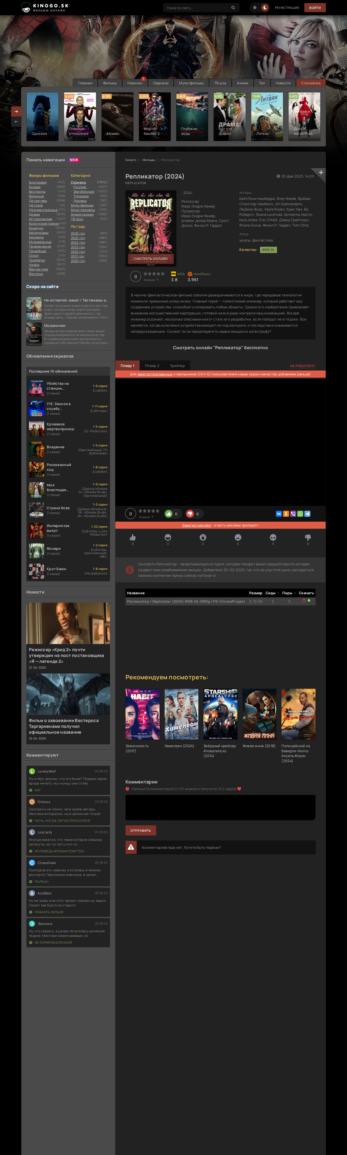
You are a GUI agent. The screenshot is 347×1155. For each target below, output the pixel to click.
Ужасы (34, 265)
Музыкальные (40, 242)
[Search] (233, 7)
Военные (36, 196)
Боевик (35, 187)
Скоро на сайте (42, 286)
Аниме (242, 83)
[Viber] (293, 514)
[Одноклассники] (286, 514)
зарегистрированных (155, 374)
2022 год (78, 252)
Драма (34, 214)
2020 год (78, 261)
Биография (38, 182)
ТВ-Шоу (77, 219)
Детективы (38, 201)
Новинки (135, 83)
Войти (315, 8)
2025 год (78, 238)
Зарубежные (83, 191)
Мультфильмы (191, 83)
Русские (80, 187)
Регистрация (287, 8)
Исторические (40, 219)
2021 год (78, 256)
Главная (85, 83)
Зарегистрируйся (196, 525)
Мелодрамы (39, 233)
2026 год (78, 233)
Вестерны (37, 191)
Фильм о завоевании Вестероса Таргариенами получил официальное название (64, 726)
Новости (283, 83)
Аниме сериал (82, 214)
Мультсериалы (83, 210)
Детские (36, 205)
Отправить (141, 830)
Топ (262, 83)
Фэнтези (36, 274)
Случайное (311, 83)
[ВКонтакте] (279, 514)
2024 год (78, 242)
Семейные (37, 251)
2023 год (78, 247)
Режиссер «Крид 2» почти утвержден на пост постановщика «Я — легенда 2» (66, 655)
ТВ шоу (220, 83)
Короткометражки (44, 223)
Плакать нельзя (49, 912)
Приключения (40, 246)
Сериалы (161, 83)
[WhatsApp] (300, 514)
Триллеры (37, 260)
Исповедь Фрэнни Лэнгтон (59, 851)
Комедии (36, 228)
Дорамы (80, 201)
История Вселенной (53, 942)
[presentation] (16, 122)
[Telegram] (307, 514)
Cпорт (34, 255)
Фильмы (110, 83)
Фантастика (38, 269)
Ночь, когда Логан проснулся (62, 821)
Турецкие (81, 196)
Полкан (41, 881)
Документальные (43, 210)
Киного (130, 160)
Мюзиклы (36, 237)
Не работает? (303, 366)
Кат (37, 790)
